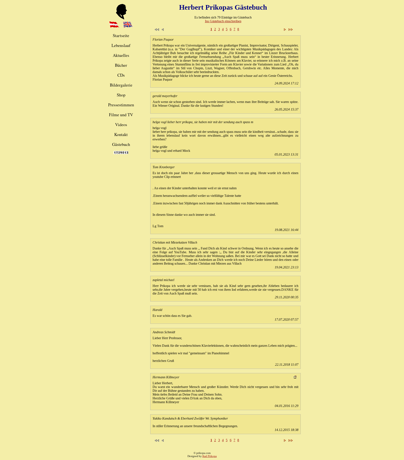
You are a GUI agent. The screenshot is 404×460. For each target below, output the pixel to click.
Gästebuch (121, 144)
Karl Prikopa (209, 456)
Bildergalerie (121, 85)
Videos (121, 124)
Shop (121, 95)
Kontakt (121, 134)
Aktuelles (121, 55)
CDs (121, 75)
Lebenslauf (121, 45)
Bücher (121, 65)
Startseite (121, 35)
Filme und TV (121, 114)
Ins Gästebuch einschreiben (223, 21)
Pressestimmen (121, 105)
